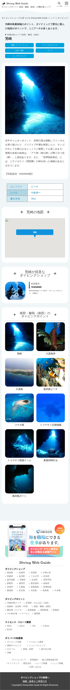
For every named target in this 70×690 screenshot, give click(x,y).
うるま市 (35, 576)
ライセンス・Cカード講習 (18, 622)
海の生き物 (46, 649)
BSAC (10, 629)
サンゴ (49, 50)
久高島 (22, 587)
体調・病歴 (28, 649)
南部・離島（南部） (43, 606)
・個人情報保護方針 (49, 660)
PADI (9, 626)
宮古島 (22, 590)
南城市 (46, 583)
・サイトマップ (12, 663)
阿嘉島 (56, 610)
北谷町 (34, 580)
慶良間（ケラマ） (15, 610)
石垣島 (34, 590)
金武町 (22, 576)
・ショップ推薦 (40, 663)
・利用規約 (33, 660)
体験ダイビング (14, 645)
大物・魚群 (19, 50)
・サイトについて (18, 660)
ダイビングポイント (15, 599)
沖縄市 (23, 580)
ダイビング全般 (14, 642)
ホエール (11, 649)
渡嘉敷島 (35, 587)
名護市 (22, 572)
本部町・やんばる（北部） (38, 603)
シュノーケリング (37, 645)
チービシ (26, 613)
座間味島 (47, 587)
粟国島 (10, 590)
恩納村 (10, 576)
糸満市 (10, 587)
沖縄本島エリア (14, 603)
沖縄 (9, 652)
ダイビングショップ (15, 569)
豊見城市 (35, 583)
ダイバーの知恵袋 (14, 638)
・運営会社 (26, 663)
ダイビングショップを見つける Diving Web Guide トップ (28, 18)
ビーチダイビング (19, 56)
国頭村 (10, 572)
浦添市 (22, 583)
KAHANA (36, 287)
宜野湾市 (47, 580)
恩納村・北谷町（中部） (18, 606)
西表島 (46, 590)
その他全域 (12, 613)
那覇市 (10, 583)
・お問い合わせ (34, 667)
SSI (33, 626)
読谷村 (46, 576)
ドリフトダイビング (50, 45)
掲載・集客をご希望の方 (35, 681)
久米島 (58, 590)
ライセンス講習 (36, 642)
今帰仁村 (47, 572)
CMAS (46, 626)
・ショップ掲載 (56, 663)
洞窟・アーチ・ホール (19, 45)
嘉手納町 (11, 580)
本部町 (34, 572)
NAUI (21, 626)
